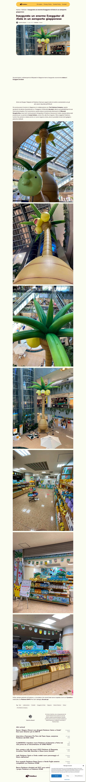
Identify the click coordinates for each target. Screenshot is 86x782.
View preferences (79, 775)
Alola (20, 705)
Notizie (24, 10)
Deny (68, 775)
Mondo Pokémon (57, 705)
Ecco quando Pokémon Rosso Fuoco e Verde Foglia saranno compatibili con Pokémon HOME (37, 762)
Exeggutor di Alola (41, 705)
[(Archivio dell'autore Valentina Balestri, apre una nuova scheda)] (30, 717)
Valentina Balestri (22, 22)
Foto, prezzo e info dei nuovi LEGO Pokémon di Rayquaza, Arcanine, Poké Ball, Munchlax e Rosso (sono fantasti (37, 750)
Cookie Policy (67, 779)
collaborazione (26, 705)
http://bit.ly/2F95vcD (46, 104)
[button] (83, 765)
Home (18, 10)
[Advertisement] (43, 65)
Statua (64, 705)
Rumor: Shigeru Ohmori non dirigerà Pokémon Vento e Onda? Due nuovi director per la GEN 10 (38, 731)
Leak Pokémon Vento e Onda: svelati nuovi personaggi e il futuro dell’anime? (37, 756)
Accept (56, 775)
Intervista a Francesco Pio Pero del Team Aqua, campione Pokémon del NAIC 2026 (37, 737)
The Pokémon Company (22, 707)
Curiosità (33, 705)
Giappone (49, 705)
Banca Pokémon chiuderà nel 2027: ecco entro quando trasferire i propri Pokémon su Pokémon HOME (39, 768)
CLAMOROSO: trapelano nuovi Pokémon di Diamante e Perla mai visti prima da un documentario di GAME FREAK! (39, 743)
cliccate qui (45, 699)
